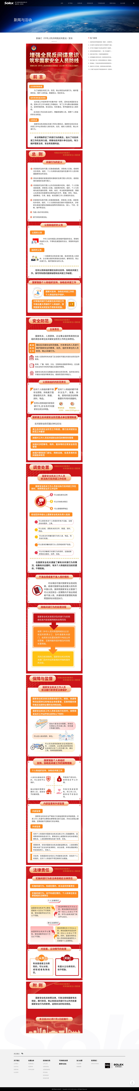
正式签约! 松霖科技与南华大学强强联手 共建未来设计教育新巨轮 (101, 45)
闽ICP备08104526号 (56, 1089)
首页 (62, 3)
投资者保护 (46, 1075)
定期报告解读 (46, 1069)
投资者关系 (90, 3)
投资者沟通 (46, 1078)
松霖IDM (30, 1066)
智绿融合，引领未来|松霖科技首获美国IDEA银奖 (101, 63)
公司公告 (45, 1063)
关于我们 (70, 3)
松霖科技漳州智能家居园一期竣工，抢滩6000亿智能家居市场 (101, 42)
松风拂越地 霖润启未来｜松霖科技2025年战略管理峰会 (101, 57)
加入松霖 (122, 3)
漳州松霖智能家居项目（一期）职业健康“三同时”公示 (101, 51)
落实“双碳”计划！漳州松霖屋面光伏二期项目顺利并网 (101, 60)
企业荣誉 (16, 1072)
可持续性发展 (101, 3)
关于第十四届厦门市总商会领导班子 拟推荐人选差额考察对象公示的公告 (101, 48)
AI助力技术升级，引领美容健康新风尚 (99, 54)
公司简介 (16, 1063)
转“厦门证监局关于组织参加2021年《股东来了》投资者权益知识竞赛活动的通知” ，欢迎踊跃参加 (102, 69)
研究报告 (45, 1072)
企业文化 (16, 1066)
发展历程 (16, 1069)
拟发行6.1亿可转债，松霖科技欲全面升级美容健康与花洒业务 (101, 66)
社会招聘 (79, 1063)
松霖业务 (80, 3)
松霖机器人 (31, 1063)
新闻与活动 (112, 3)
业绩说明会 (46, 1066)
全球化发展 (31, 1069)
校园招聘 (79, 1066)
